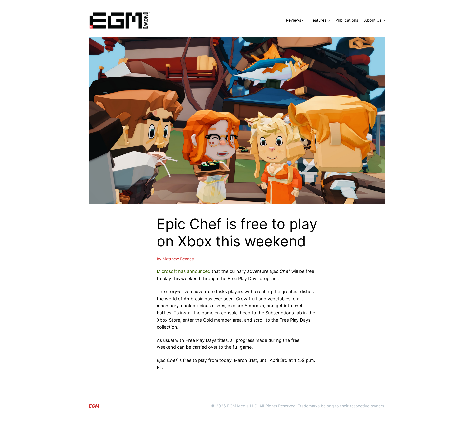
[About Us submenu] (384, 20)
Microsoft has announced (183, 271)
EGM (94, 406)
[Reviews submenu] (303, 20)
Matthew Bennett (179, 258)
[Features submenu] (328, 20)
